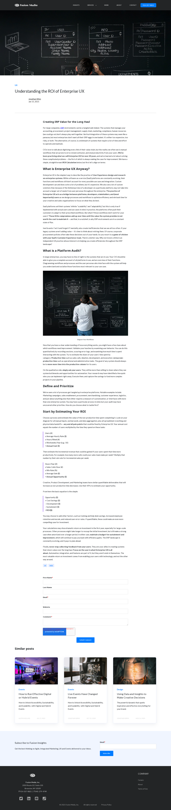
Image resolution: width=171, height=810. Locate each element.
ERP (62, 128)
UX (45, 565)
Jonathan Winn (35, 99)
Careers (141, 780)
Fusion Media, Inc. (33, 782)
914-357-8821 (148, 5)
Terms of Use (143, 789)
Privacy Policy (106, 805)
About (140, 784)
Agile (51, 565)
